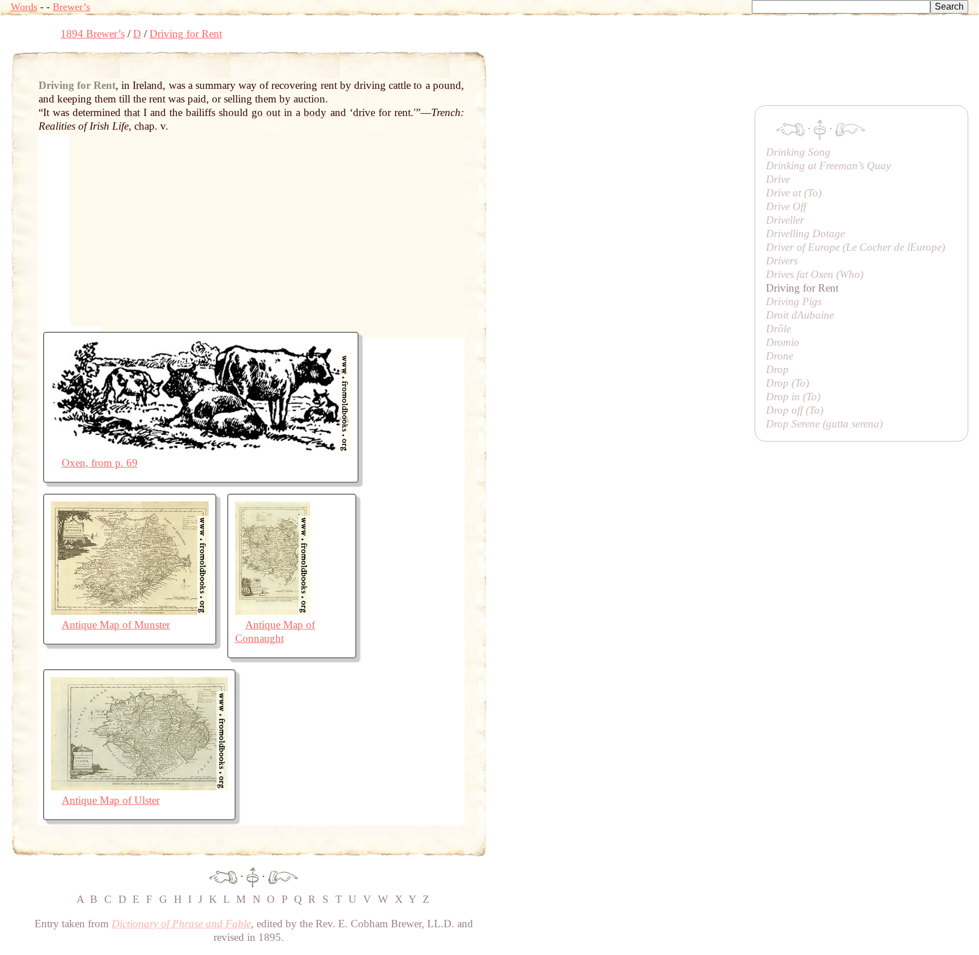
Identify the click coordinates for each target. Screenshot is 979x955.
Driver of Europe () (855, 247)
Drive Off (786, 206)
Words (24, 6)
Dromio (782, 342)
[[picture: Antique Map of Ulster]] (139, 787)
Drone (779, 356)
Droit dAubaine (800, 315)
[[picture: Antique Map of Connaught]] (272, 611)
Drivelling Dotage (805, 233)
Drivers (782, 261)
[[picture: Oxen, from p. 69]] (201, 449)
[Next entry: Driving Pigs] (283, 876)
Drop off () (794, 410)
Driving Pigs (793, 301)
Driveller (785, 220)
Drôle (778, 329)
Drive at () (793, 193)
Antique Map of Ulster (111, 800)
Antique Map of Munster (116, 625)
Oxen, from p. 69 (100, 463)
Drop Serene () (824, 424)
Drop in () (793, 396)
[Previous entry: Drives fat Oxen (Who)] (223, 876)
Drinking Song (798, 152)
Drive (778, 179)
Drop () (787, 383)
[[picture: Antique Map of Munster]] (129, 611)
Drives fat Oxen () (814, 274)
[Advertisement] (693, 76)
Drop (777, 369)
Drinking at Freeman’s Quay (828, 166)
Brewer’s (71, 6)
